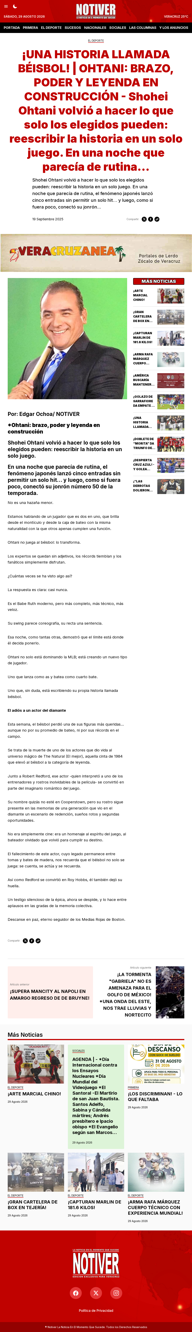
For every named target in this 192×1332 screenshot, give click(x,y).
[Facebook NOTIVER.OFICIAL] (76, 1293)
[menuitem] (96, 1310)
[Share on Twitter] (144, 219)
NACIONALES (95, 28)
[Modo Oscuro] (15, 6)
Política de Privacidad (96, 1311)
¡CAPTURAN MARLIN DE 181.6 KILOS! (142, 337)
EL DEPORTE (51, 28)
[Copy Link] (157, 219)
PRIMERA (30, 28)
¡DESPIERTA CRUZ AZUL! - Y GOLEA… (143, 464)
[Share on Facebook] (150, 219)
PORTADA (12, 28)
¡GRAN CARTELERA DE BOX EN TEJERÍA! (33, 1204)
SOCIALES (117, 28)
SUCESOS (73, 28)
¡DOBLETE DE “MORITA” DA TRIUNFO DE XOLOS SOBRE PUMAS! (144, 448)
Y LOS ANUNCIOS (173, 28)
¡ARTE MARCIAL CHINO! (140, 295)
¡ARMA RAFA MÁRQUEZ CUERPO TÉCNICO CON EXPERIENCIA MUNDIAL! (155, 1207)
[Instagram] (116, 1293)
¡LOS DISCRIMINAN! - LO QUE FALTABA (155, 1096)
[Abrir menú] (6, 6)
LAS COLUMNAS (142, 28)
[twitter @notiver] (96, 1293)
